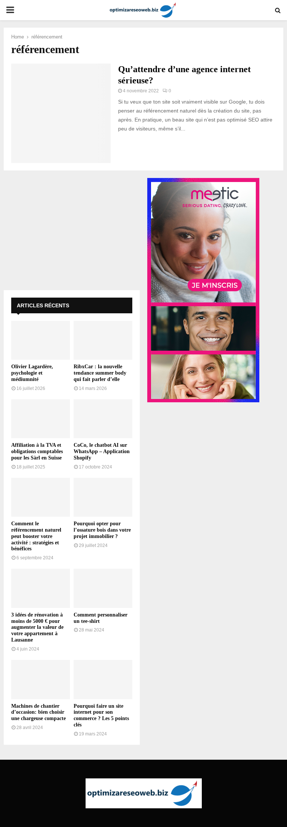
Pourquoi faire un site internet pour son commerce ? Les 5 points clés (101, 715)
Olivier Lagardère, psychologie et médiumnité (32, 373)
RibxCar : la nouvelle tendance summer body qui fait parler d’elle (100, 373)
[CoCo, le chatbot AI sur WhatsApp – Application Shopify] (103, 419)
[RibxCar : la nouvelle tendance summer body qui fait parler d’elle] (103, 340)
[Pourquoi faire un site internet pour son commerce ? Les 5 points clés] (103, 679)
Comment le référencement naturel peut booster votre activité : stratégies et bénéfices (36, 536)
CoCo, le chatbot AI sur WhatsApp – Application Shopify (102, 451)
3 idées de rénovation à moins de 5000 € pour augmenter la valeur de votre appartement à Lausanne (37, 627)
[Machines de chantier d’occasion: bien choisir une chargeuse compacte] (40, 679)
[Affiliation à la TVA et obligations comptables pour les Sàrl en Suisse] (40, 419)
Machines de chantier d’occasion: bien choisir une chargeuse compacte (38, 712)
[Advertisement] (72, 230)
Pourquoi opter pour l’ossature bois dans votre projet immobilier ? (102, 530)
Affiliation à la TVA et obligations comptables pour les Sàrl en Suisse (37, 451)
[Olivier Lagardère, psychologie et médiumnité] (40, 340)
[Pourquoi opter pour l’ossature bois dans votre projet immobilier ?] (103, 497)
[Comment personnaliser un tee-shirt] (103, 588)
